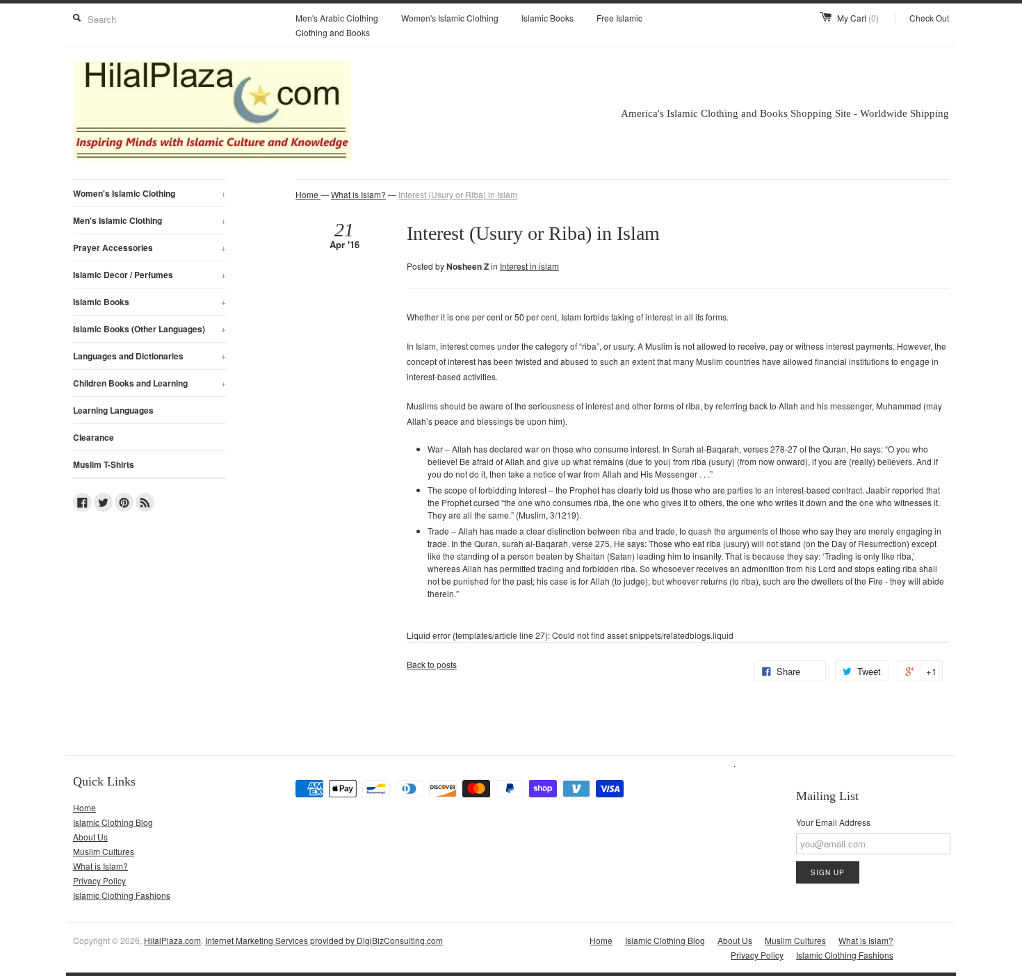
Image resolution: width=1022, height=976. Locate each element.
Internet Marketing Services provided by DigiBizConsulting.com (324, 940)
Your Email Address (833, 822)
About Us (90, 837)
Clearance (93, 437)
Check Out (929, 18)
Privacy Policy (99, 880)
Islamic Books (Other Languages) (149, 329)
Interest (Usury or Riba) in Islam (457, 194)
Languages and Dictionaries (149, 356)
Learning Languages (113, 410)
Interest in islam (529, 266)
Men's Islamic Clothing (149, 220)
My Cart (858, 18)
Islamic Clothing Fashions (121, 895)
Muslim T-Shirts (103, 464)
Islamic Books (547, 18)
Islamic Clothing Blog (113, 822)
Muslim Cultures (103, 851)
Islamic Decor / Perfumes (149, 274)
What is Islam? (358, 194)
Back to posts (432, 664)
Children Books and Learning (149, 383)
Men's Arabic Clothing (336, 18)
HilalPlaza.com (172, 940)
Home (84, 807)
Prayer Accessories (149, 247)
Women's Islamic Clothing (449, 18)
